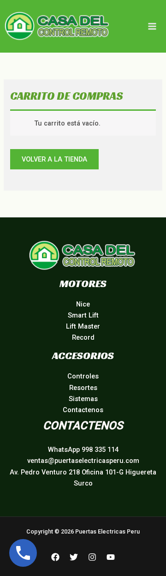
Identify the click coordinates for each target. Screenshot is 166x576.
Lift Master (83, 326)
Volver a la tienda (54, 159)
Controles (83, 376)
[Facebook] (55, 557)
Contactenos (83, 410)
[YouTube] (111, 557)
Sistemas (83, 399)
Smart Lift (83, 315)
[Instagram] (92, 557)
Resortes (83, 388)
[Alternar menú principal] (152, 26)
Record (83, 337)
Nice (83, 304)
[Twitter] (74, 557)
